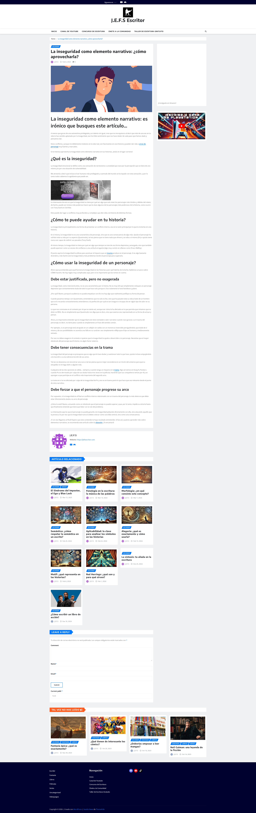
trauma (109, 253)
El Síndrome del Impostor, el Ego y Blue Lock (65, 492)
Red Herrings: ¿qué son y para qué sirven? (100, 576)
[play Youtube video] (181, 126)
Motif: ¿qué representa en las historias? (65, 576)
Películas (53, 784)
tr (115, 370)
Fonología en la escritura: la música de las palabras (100, 492)
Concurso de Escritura (93, 31)
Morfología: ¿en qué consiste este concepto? (135, 492)
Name (53, 664)
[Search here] (205, 31)
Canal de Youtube (69, 31)
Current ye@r (57, 691)
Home (53, 39)
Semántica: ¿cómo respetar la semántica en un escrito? (65, 534)
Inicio (54, 31)
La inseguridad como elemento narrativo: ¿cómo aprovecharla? (80, 39)
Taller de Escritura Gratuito (149, 31)
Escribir (52, 771)
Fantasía (53, 775)
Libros (52, 779)
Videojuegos (54, 797)
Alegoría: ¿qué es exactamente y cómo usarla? (133, 534)
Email (53, 674)
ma (118, 370)
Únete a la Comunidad (119, 31)
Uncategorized (55, 792)
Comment (55, 645)
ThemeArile (100, 809)
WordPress (77, 809)
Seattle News (88, 809)
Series (52, 788)
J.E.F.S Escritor (128, 20)
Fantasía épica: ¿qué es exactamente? (64, 747)
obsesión (99, 422)
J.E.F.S (56, 62)
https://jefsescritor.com (86, 440)
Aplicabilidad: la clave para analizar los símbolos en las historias (101, 534)
